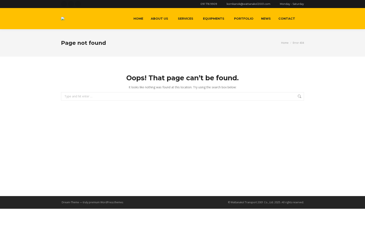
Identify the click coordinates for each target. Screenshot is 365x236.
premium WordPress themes (106, 202)
